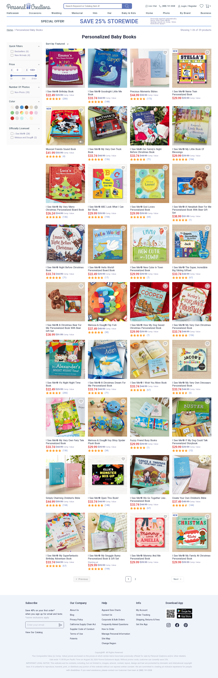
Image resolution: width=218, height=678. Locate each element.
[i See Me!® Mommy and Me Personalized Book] (149, 532)
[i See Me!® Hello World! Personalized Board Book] (107, 244)
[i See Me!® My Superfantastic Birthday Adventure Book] (65, 532)
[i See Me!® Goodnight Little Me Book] (107, 68)
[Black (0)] (17, 108)
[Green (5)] (12, 113)
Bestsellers (21, 51)
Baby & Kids (129, 13)
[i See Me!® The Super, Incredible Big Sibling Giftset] (191, 244)
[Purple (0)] (36, 113)
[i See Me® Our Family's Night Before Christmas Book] (149, 125)
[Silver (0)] (17, 118)
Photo (166, 13)
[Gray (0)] (36, 108)
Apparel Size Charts (111, 610)
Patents (73, 638)
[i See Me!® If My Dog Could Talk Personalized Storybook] (191, 417)
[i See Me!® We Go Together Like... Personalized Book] (149, 474)
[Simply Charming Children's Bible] (65, 474)
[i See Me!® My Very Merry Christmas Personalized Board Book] (65, 183)
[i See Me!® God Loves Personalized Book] (149, 183)
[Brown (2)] (26, 108)
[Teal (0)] (22, 118)
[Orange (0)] (26, 113)
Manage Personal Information (116, 634)
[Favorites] (202, 6)
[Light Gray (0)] (17, 113)
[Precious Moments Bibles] (149, 68)
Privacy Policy (76, 619)
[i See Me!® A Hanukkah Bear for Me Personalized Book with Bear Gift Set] (191, 183)
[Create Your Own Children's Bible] (191, 474)
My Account (141, 610)
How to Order (108, 629)
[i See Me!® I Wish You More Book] (149, 359)
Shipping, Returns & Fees (148, 619)
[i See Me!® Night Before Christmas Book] (65, 244)
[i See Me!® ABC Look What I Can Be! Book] (107, 183)
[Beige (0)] (12, 108)
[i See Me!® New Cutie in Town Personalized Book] (149, 244)
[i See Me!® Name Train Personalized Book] (191, 68)
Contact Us (107, 615)
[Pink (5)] (31, 113)
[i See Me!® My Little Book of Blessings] (191, 125)
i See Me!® (22, 133)
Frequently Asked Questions (115, 624)
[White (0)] (26, 118)
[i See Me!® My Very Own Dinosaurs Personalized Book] (191, 359)
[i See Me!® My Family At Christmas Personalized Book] (191, 532)
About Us (74, 610)
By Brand (185, 13)
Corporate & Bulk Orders (113, 619)
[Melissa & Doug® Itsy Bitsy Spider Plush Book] (107, 417)
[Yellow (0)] (31, 118)
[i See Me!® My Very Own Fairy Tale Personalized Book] (65, 417)
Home (149, 13)
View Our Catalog (34, 632)
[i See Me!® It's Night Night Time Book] (65, 359)
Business (206, 13)
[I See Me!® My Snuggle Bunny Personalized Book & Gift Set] (107, 532)
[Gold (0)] (31, 108)
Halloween (13, 13)
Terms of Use (76, 634)
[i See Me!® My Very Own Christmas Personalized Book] (191, 301)
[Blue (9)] (22, 108)
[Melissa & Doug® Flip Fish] (107, 301)
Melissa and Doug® (25, 137)
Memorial (77, 13)
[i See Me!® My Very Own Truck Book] (107, 125)
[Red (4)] (12, 118)
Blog (72, 615)
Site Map (106, 638)
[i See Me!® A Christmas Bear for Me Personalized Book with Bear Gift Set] (65, 301)
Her (110, 13)
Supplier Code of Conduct (82, 629)
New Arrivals (22, 55)
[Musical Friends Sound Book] (65, 125)
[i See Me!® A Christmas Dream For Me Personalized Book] (107, 359)
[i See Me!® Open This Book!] (107, 474)
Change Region (109, 643)
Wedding (56, 13)
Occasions (35, 13)
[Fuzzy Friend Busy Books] (149, 417)
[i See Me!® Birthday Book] (65, 68)
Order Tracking (143, 615)
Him (95, 13)
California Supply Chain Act (83, 624)
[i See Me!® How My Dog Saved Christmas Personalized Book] (149, 301)
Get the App (142, 624)
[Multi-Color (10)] (22, 113)
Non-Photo (22, 92)
